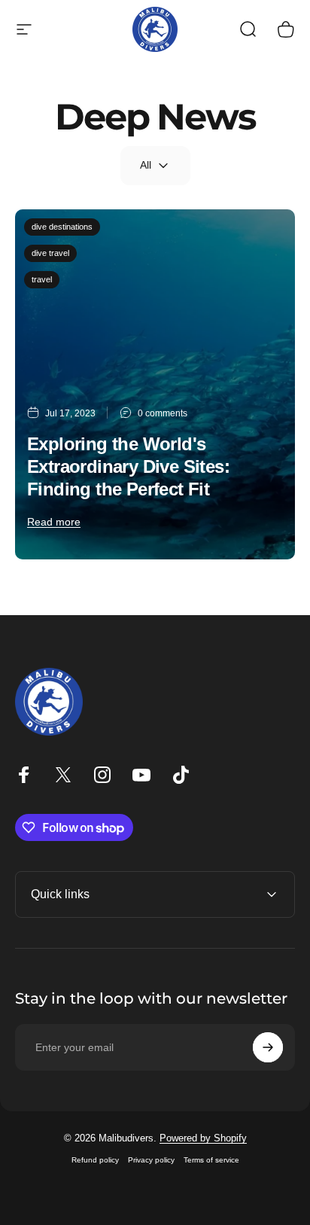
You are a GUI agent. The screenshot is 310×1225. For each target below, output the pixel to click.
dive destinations (62, 226)
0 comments (162, 413)
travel (42, 279)
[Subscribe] (268, 1047)
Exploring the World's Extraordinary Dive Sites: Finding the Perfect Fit (128, 466)
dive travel (50, 252)
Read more (54, 522)
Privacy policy (151, 1160)
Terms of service (211, 1160)
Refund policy (95, 1160)
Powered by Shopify (203, 1138)
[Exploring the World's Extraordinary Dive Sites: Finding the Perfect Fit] (155, 384)
